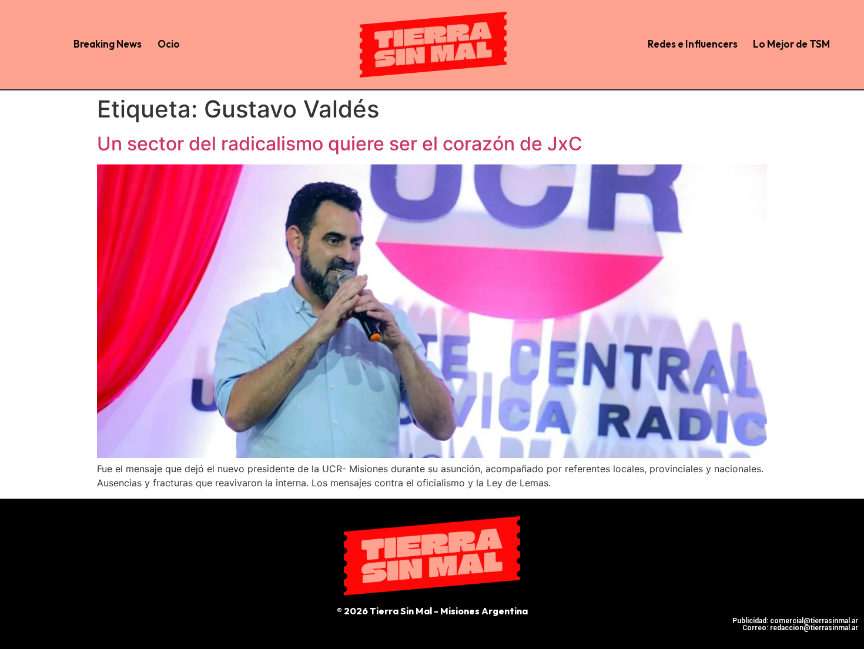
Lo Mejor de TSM (791, 44)
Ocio (169, 44)
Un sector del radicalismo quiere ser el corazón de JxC (339, 143)
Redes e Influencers (693, 44)
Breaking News (107, 44)
